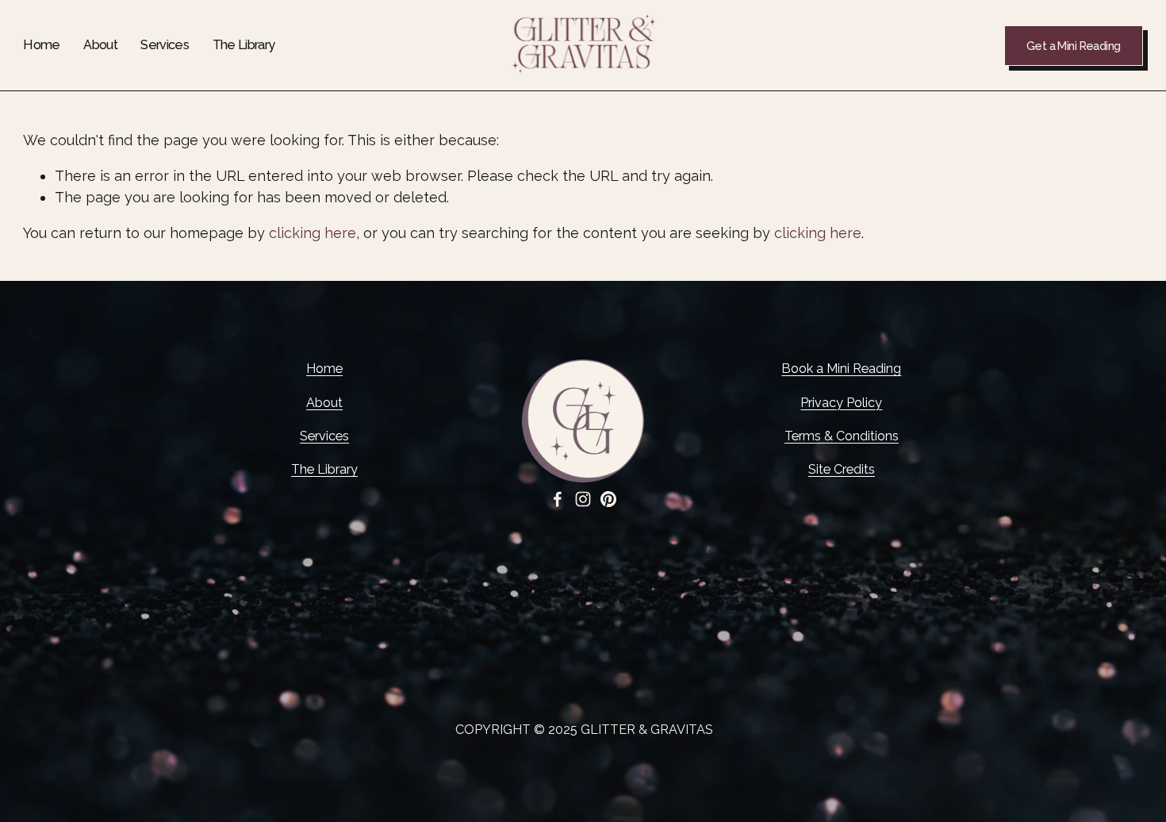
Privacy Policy (841, 402)
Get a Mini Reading (1073, 45)
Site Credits (841, 469)
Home (41, 44)
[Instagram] (583, 499)
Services (164, 44)
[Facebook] (558, 499)
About (100, 44)
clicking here (312, 233)
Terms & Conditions (841, 436)
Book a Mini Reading (841, 368)
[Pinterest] (608, 499)
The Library (244, 44)
